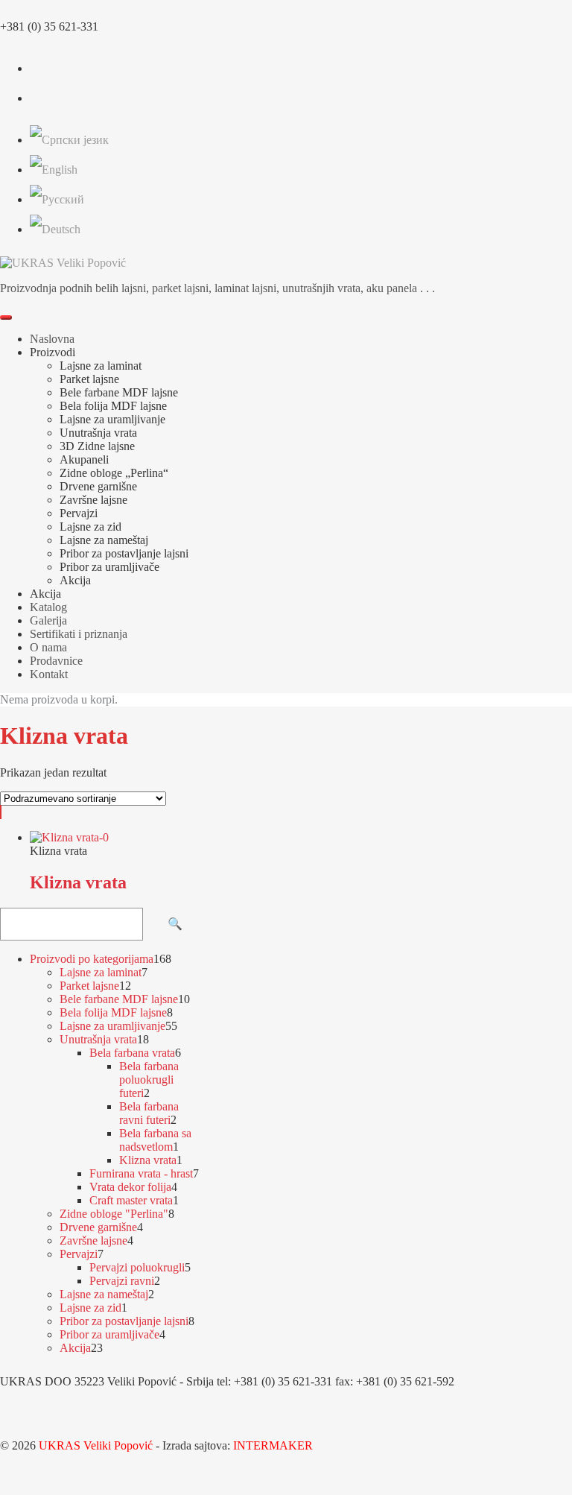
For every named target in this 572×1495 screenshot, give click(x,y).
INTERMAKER (271, 1445)
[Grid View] (0, 812)
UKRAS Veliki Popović (96, 1445)
